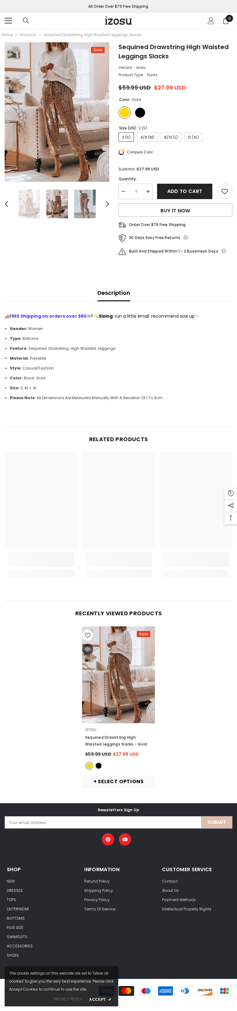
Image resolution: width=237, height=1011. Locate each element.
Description (114, 293)
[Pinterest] (108, 839)
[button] (6, 204)
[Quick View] (87, 649)
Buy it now (175, 210)
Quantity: (127, 179)
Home (7, 34)
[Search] (26, 20)
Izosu (141, 67)
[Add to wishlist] (224, 191)
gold (89, 766)
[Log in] (211, 20)
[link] (41, 563)
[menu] (8, 20)
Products (28, 34)
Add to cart (184, 191)
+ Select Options (119, 781)
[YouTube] (125, 839)
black (98, 766)
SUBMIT (217, 822)
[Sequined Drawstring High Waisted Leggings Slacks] (118, 674)
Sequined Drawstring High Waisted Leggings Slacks (116, 741)
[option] (57, 112)
